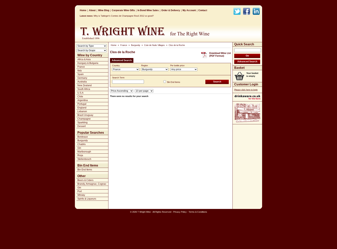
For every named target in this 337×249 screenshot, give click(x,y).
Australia (82, 81)
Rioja (80, 155)
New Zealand (84, 85)
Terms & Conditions (198, 212)
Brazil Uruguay (85, 115)
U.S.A (80, 92)
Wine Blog (103, 10)
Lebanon (82, 111)
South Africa (83, 89)
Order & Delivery (170, 10)
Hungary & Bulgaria (87, 63)
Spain (80, 74)
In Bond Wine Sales (148, 10)
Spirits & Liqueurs (86, 198)
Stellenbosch (84, 159)
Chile (80, 96)
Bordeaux (82, 136)
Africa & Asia (84, 59)
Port (79, 191)
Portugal (81, 104)
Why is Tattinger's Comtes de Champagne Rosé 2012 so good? (124, 16)
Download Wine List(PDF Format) (220, 54)
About (92, 10)
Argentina (82, 100)
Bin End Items (84, 169)
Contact (202, 10)
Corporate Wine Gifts (123, 10)
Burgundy (82, 140)
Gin (79, 148)
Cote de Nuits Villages (154, 45)
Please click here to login (246, 90)
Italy (79, 70)
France (81, 66)
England (81, 107)
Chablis (81, 144)
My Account (189, 10)
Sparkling (82, 122)
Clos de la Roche (177, 45)
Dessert (81, 126)
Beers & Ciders (85, 180)
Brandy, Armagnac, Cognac (91, 184)
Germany (82, 78)
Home (83, 10)
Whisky (81, 195)
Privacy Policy (180, 212)
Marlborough (84, 151)
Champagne (84, 118)
